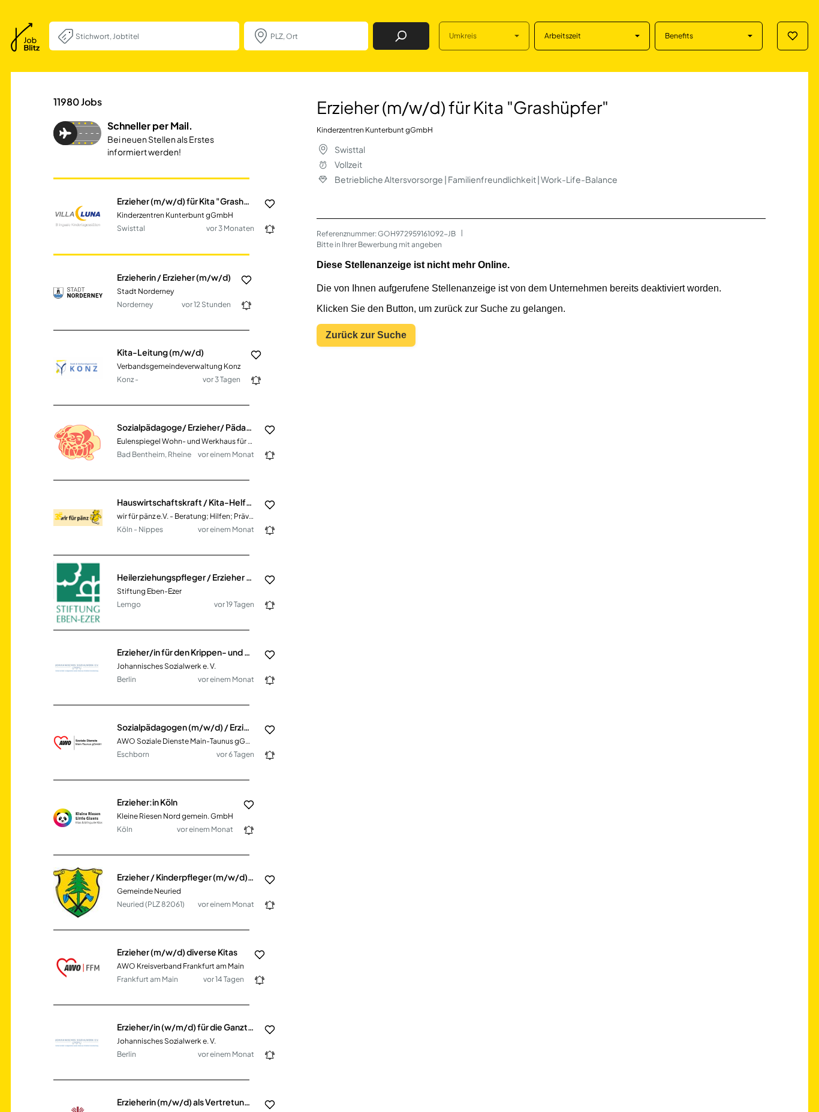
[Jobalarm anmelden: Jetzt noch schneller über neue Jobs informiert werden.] (265, 229)
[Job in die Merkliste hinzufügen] (265, 204)
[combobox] (152, 36)
